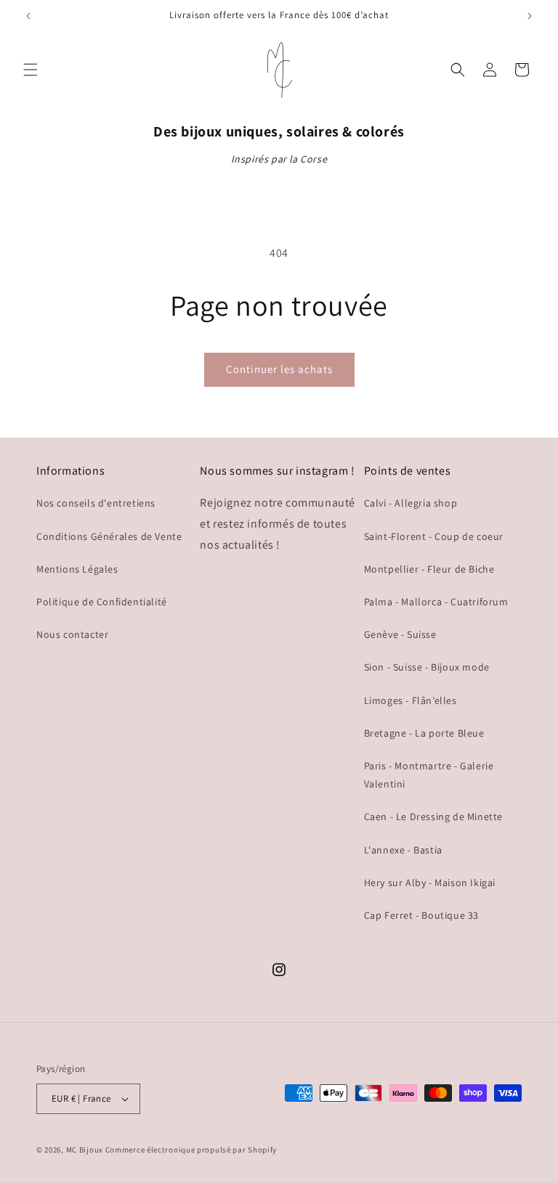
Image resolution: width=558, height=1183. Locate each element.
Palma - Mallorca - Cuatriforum (436, 601)
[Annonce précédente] (28, 16)
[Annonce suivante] (530, 16)
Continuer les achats (279, 369)
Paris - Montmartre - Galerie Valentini (429, 774)
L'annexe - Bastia (403, 849)
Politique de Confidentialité (101, 601)
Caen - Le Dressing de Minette (433, 816)
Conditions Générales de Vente (109, 536)
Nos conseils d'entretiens (95, 502)
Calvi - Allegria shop (411, 502)
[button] (30, 70)
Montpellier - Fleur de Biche (429, 569)
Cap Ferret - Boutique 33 (421, 915)
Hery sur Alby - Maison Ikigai (430, 882)
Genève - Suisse (400, 634)
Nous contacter (72, 634)
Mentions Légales (77, 569)
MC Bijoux (84, 1150)
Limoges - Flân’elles (410, 700)
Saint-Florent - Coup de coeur (434, 536)
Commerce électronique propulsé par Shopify (191, 1150)
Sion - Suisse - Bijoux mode (427, 667)
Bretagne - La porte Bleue (424, 733)
